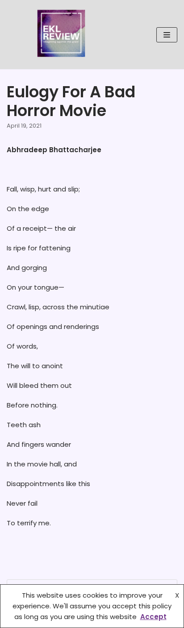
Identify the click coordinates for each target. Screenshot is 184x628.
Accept (153, 616)
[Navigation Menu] (166, 34)
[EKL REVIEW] (61, 34)
